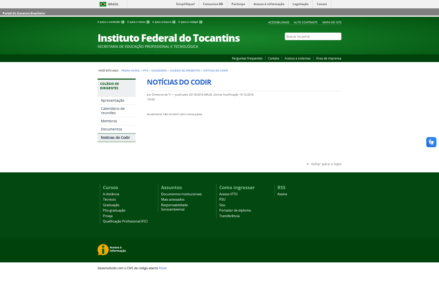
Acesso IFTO (228, 194)
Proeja (108, 216)
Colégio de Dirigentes (185, 70)
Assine (282, 194)
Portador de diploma (235, 210)
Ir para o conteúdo (110, 21)
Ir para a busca (163, 21)
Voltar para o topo (326, 163)
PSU (222, 199)
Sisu (222, 205)
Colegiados (159, 70)
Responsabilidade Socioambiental (174, 207)
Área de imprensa (328, 58)
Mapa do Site (331, 22)
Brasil (113, 4)
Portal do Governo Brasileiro (24, 13)
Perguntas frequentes (247, 58)
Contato (273, 58)
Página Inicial (130, 70)
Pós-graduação (114, 210)
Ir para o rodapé (189, 21)
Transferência (229, 216)
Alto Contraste (306, 22)
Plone (163, 268)
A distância (111, 194)
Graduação (111, 205)
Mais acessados (172, 199)
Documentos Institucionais (181, 194)
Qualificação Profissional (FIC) (125, 221)
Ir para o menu (138, 21)
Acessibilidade (278, 22)
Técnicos (109, 199)
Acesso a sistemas (298, 58)
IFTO (145, 70)
